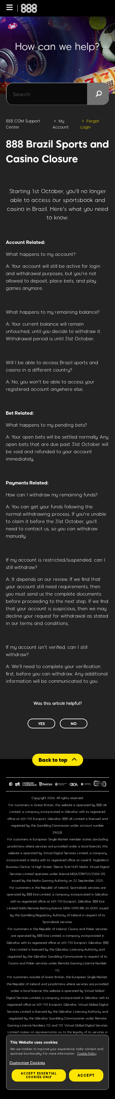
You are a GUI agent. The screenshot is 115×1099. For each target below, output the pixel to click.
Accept (86, 1075)
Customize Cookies (27, 1062)
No (74, 723)
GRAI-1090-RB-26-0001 (80, 908)
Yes (41, 723)
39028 (57, 832)
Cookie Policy (87, 1053)
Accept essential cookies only (39, 1075)
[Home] (29, 8)
